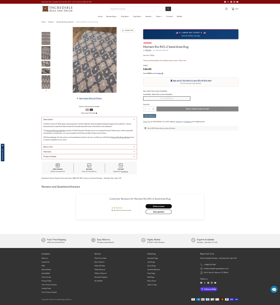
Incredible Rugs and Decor (63, 299)
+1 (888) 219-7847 (210, 265)
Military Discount (100, 273)
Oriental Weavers (153, 269)
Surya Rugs (151, 266)
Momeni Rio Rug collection (65, 22)
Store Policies (46, 269)
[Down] (46, 91)
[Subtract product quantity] (145, 109)
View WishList (149, 116)
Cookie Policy (46, 288)
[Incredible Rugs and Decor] (57, 8)
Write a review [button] (158, 206)
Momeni (50, 22)
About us (45, 258)
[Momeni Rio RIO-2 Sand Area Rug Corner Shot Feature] (94, 60)
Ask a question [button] (158, 212)
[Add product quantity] (153, 109)
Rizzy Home (151, 281)
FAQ (43, 266)
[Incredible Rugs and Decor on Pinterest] (231, 2)
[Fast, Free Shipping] (43, 240)
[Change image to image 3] (46, 64)
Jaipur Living (152, 285)
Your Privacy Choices (49, 285)
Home (43, 22)
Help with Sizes (99, 266)
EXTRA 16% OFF (3, 154)
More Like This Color (89, 113)
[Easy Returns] (93, 240)
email (85, 178)
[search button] (168, 9)
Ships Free (146, 121)
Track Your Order (100, 258)
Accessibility (46, 273)
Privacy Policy (47, 281)
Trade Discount (99, 269)
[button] (274, 289)
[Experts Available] (193, 240)
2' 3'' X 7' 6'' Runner (166, 98)
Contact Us (45, 262)
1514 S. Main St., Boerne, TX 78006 (216, 272)
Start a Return (99, 262)
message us (188, 121)
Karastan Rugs (152, 258)
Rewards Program (101, 277)
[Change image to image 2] (46, 52)
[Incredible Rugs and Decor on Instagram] (234, 2)
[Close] (3, 145)
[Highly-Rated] (143, 240)
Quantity (146, 104)
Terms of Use (46, 277)
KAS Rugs (150, 277)
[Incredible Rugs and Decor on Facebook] (225, 2)
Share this (129, 30)
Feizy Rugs (151, 273)
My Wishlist (98, 281)
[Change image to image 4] (46, 71)
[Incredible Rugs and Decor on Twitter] (228, 2)
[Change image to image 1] (46, 38)
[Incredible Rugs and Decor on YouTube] (237, 2)
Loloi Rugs (151, 262)
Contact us (124, 171)
